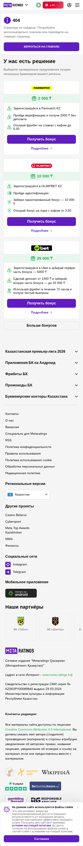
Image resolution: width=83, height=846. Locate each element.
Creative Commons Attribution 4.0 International (38, 729)
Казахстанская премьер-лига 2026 (35, 351)
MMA (9, 539)
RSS (8, 440)
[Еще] (77, 5)
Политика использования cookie (28, 460)
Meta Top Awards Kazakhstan (17, 530)
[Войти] (69, 5)
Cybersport (13, 521)
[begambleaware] (45, 786)
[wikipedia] (56, 772)
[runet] (9, 772)
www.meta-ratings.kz (56, 674)
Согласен (41, 838)
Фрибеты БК (16, 374)
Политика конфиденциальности (28, 447)
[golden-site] (27, 772)
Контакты (12, 414)
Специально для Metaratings (26, 433)
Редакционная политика (22, 473)
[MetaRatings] (19, 650)
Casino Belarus (16, 515)
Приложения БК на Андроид (30, 363)
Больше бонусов (42, 325)
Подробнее (39, 148)
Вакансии (12, 427)
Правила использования (23, 453)
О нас (9, 420)
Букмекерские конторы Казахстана (36, 396)
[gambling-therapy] (15, 800)
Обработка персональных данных (30, 466)
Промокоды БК (18, 385)
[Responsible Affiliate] (46, 801)
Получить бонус (41, 139)
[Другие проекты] (16, 5)
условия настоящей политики (31, 825)
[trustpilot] (16, 786)
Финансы (12, 545)
